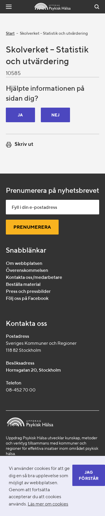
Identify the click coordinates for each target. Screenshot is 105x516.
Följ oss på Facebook (27, 298)
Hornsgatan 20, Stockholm (33, 370)
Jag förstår (89, 475)
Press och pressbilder (28, 291)
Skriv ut (24, 144)
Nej (55, 115)
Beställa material (23, 284)
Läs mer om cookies (48, 504)
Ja (20, 115)
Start (10, 33)
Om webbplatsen (24, 263)
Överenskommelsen (27, 270)
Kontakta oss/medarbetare (34, 277)
